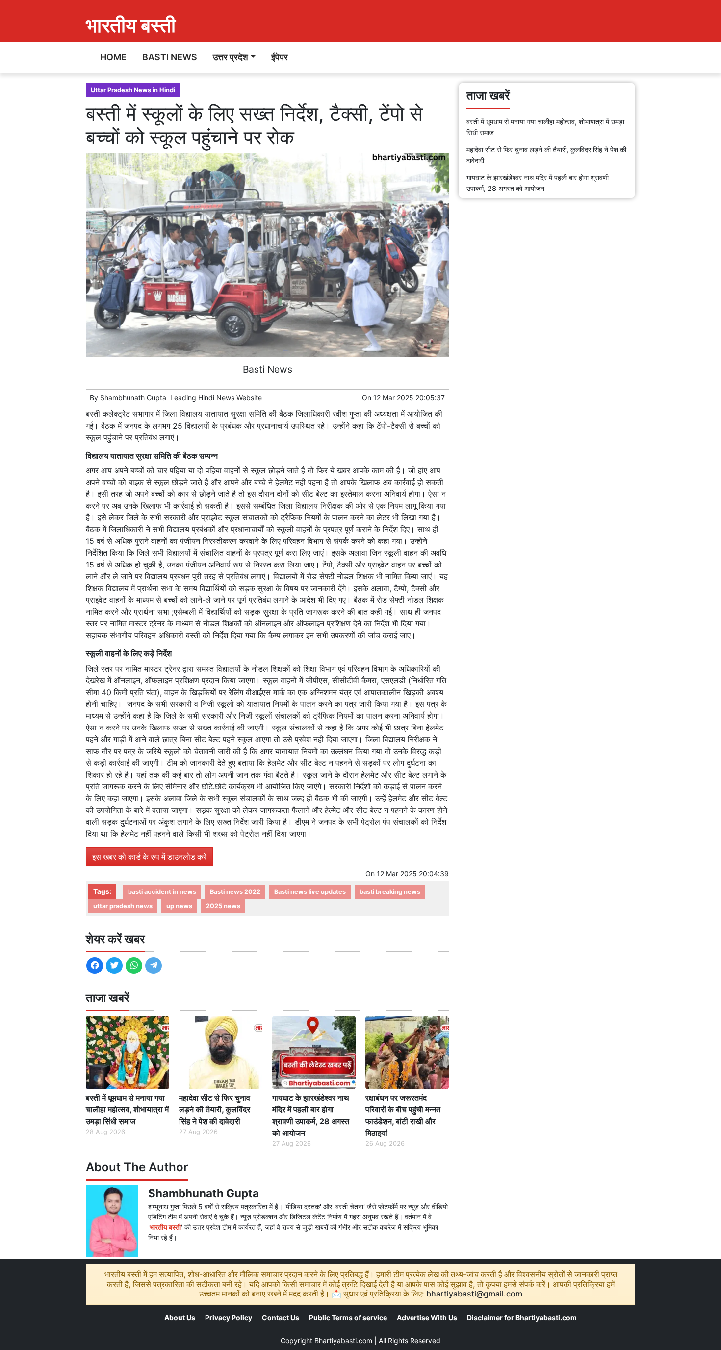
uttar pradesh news (123, 906)
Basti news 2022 (235, 891)
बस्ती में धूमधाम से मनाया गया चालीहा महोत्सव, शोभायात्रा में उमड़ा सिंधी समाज (127, 1109)
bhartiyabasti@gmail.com (474, 1293)
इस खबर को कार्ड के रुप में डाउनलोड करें (149, 857)
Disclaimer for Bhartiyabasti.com (522, 1317)
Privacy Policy (228, 1317)
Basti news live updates (310, 891)
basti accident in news (162, 891)
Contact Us (280, 1317)
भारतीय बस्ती (131, 25)
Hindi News (216, 397)
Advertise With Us (427, 1317)
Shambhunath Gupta (133, 397)
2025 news (223, 906)
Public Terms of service (348, 1317)
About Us (179, 1317)
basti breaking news (390, 891)
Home (113, 57)
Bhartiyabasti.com (343, 1340)
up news (179, 906)
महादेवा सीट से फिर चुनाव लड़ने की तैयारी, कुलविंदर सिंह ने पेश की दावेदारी (214, 1109)
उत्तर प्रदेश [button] (230, 57)
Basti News (169, 57)
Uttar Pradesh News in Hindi (133, 90)
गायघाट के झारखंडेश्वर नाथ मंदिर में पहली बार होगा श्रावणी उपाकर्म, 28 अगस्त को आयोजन (310, 1115)
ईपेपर (279, 57)
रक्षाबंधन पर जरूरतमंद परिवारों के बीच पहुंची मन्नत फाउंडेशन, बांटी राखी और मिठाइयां (402, 1115)
